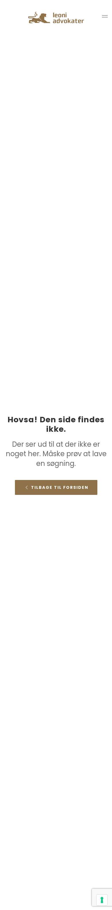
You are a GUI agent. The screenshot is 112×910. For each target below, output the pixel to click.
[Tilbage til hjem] (56, 17)
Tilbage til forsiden (59, 487)
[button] (105, 17)
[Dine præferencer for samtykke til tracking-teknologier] (101, 900)
